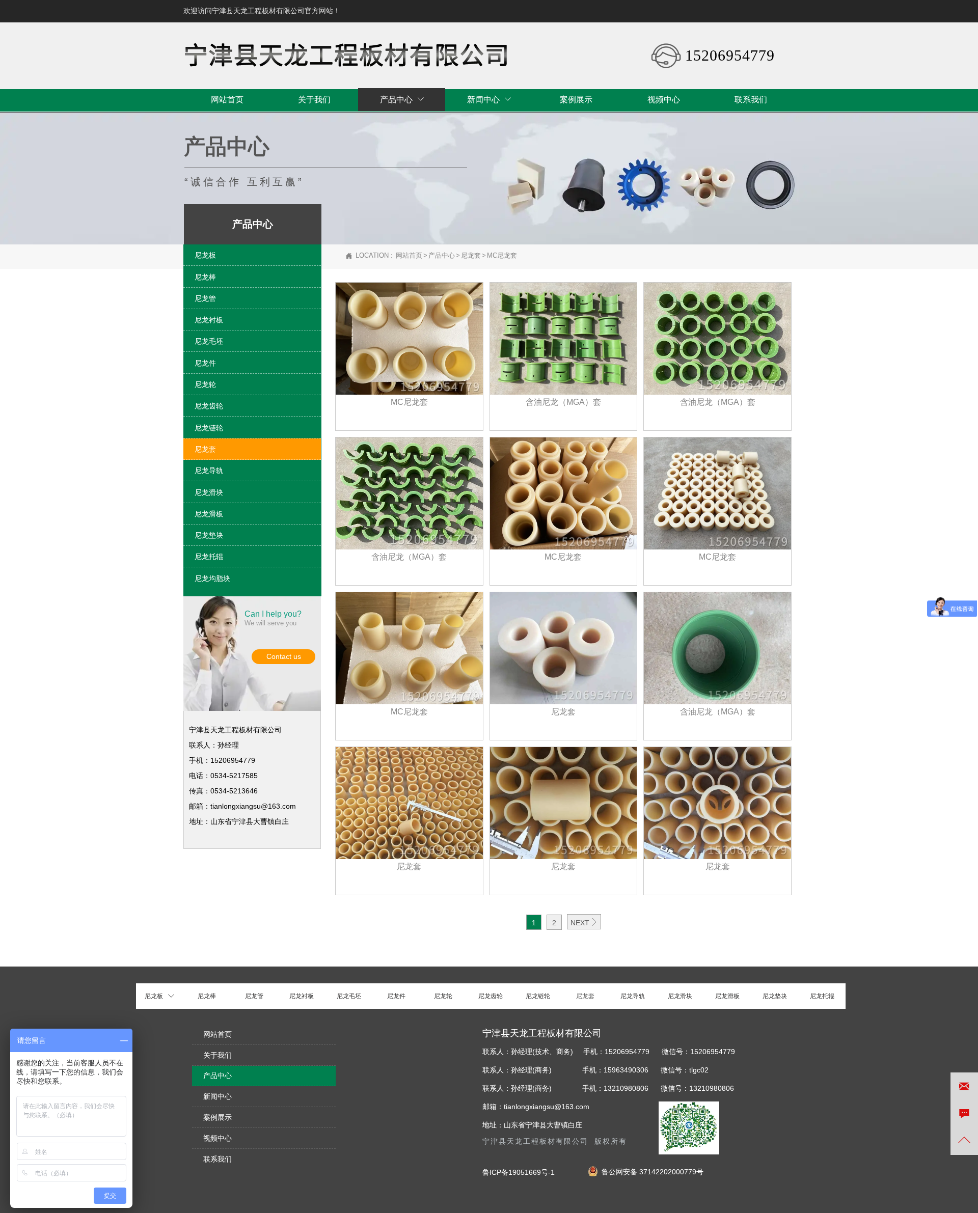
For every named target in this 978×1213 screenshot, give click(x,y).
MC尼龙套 (502, 255)
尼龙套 (471, 255)
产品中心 (441, 255)
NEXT (583, 922)
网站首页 (409, 255)
